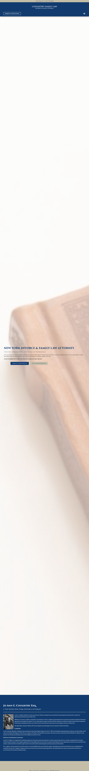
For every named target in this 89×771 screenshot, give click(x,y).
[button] (84, 13)
